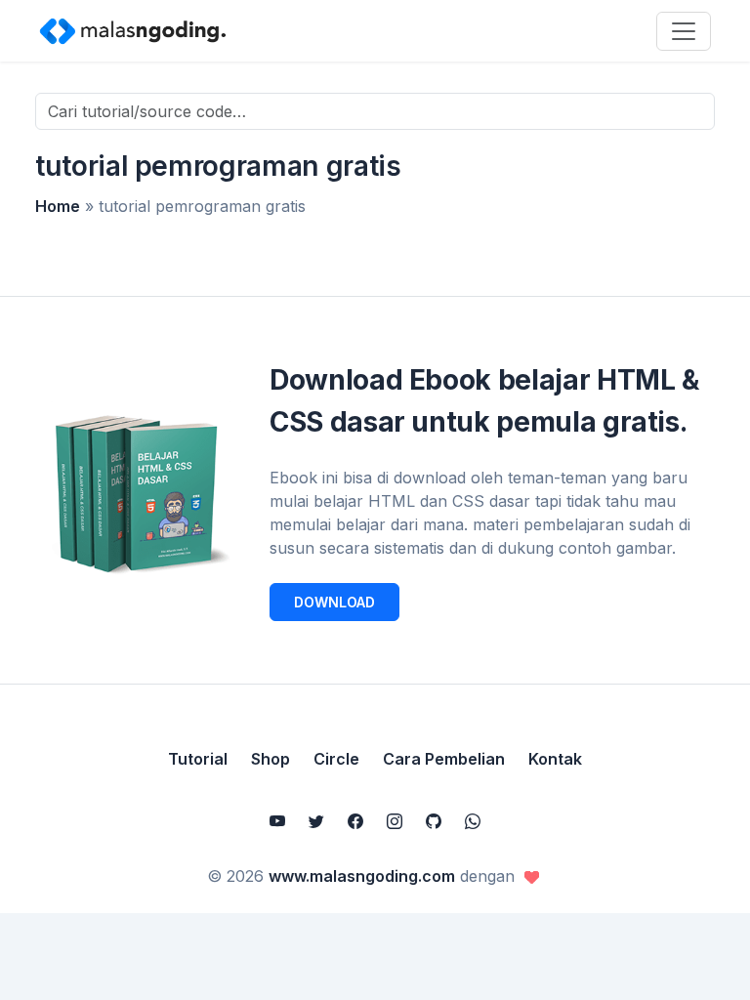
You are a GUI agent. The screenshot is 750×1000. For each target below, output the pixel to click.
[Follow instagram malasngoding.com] (394, 821)
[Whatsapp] (472, 821)
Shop (270, 759)
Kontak (555, 759)
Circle (336, 759)
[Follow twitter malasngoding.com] (316, 821)
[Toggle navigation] (683, 31)
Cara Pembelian (444, 759)
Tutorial (198, 759)
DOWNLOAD (334, 602)
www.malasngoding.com (362, 876)
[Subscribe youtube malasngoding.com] (277, 821)
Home (57, 206)
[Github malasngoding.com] (433, 821)
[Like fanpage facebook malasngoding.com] (355, 821)
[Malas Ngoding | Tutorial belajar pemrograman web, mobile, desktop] (133, 30)
